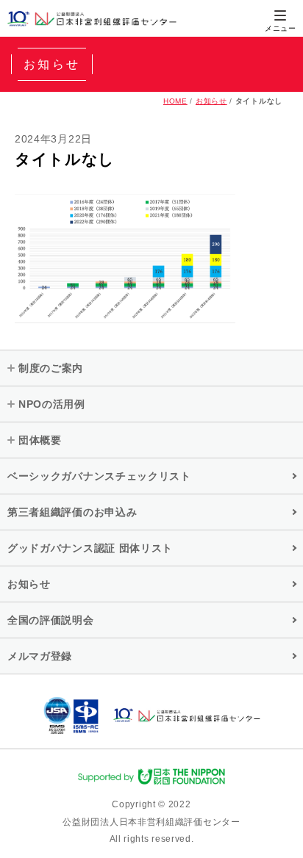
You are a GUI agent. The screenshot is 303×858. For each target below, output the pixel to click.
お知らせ (211, 101)
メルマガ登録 (39, 656)
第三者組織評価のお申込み (72, 512)
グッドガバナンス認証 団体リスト (90, 548)
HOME (175, 101)
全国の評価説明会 (50, 620)
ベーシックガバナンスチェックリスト (99, 476)
